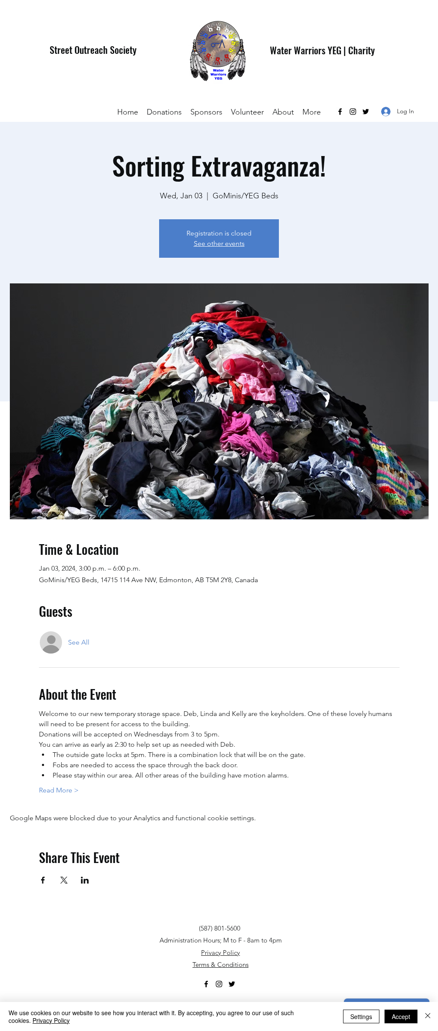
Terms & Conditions (220, 964)
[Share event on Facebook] (43, 880)
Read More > (59, 790)
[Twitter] (365, 111)
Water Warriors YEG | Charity (322, 50)
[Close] (428, 1016)
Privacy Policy (220, 953)
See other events (219, 243)
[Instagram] (353, 111)
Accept (401, 1016)
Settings (361, 1016)
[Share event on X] (64, 880)
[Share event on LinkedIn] (85, 880)
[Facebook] (340, 111)
